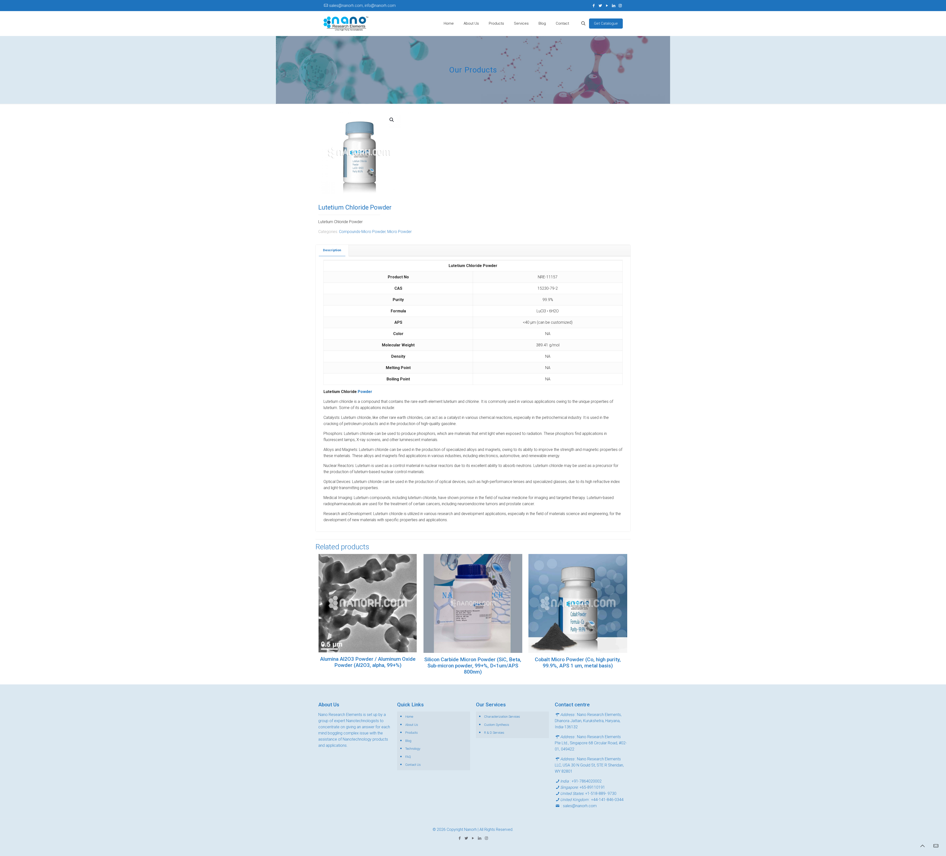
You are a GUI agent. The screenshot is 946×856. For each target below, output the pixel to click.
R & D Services (494, 732)
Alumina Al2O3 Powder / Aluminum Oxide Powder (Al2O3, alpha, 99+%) (368, 662)
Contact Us (413, 765)
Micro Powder (399, 231)
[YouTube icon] (606, 5)
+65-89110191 (592, 787)
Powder (365, 391)
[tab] (332, 250)
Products (411, 732)
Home (409, 716)
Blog (408, 741)
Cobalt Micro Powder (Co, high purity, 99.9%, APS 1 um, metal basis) (578, 663)
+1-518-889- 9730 (600, 793)
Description (332, 250)
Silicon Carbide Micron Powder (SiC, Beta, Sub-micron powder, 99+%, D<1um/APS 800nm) (472, 666)
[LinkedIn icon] (613, 5)
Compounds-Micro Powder (362, 231)
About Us (411, 725)
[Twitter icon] (600, 5)
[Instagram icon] (620, 5)
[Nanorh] (346, 23)
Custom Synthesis (496, 725)
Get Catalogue (606, 23)
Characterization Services (502, 716)
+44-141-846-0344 (607, 799)
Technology (412, 748)
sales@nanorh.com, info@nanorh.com (362, 5)
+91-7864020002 (587, 781)
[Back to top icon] (922, 846)
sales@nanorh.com (580, 805)
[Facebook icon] (593, 5)
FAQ (408, 757)
